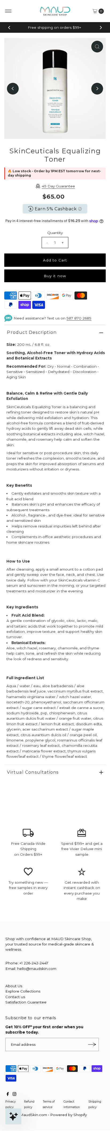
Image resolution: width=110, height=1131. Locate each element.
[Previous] (9, 27)
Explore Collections (22, 991)
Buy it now (55, 276)
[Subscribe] (92, 1044)
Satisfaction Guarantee (25, 1002)
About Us (13, 986)
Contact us (15, 997)
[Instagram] (14, 1095)
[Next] (100, 27)
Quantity (55, 233)
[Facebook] (8, 1095)
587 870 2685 (78, 318)
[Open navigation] (8, 11)
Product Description (32, 332)
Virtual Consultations (32, 772)
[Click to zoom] (97, 46)
